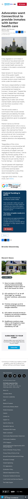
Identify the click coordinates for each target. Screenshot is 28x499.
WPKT (14, 386)
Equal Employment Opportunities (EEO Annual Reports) (14, 446)
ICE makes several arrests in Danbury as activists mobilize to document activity (15, 314)
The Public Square (8, 482)
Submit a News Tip (8, 423)
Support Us (6, 419)
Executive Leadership (9, 397)
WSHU (11, 179)
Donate (22, 4)
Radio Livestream (8, 432)
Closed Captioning (8, 463)
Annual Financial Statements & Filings (13, 456)
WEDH (4, 384)
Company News (7, 393)
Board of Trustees (8, 403)
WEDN (8, 384)
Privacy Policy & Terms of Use (11, 453)
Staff (4, 400)
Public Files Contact (7, 387)
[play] (2, 497)
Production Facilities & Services (11, 476)
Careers (5, 413)
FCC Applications (7, 466)
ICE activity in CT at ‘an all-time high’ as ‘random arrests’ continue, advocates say (15, 296)
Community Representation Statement (14, 436)
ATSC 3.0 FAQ (16, 387)
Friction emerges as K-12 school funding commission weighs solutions (15, 305)
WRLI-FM (18, 386)
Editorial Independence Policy (11, 472)
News (5, 235)
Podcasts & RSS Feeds (9, 429)
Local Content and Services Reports (13, 479)
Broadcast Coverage (8, 459)
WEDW (12, 384)
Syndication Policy (8, 469)
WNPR (10, 386)
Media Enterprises (8, 410)
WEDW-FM (5, 386)
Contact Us (6, 416)
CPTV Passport (7, 442)
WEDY (16, 384)
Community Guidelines (9, 439)
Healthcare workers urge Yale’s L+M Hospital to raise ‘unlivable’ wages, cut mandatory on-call (15, 324)
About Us (5, 390)
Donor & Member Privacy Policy (12, 450)
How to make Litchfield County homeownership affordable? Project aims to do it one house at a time (15, 285)
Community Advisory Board (10, 406)
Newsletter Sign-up (8, 426)
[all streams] (26, 497)
